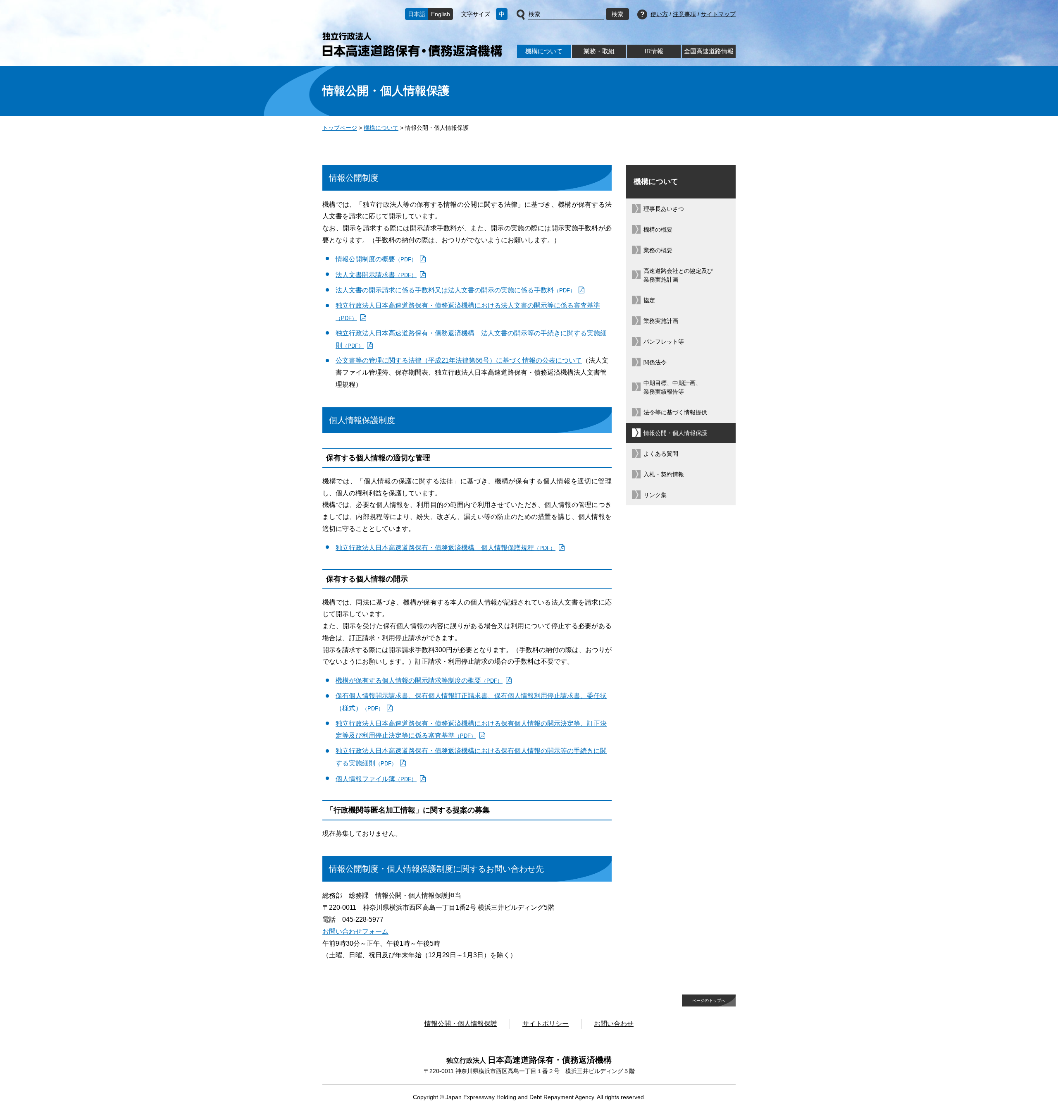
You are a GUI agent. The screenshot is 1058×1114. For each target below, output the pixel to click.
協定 (649, 300)
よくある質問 (660, 453)
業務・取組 (599, 51)
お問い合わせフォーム (355, 931)
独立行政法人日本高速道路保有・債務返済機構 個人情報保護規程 (445, 547)
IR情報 (654, 51)
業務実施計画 (660, 321)
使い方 (659, 14)
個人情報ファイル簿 (376, 778)
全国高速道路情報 (709, 51)
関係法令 (655, 362)
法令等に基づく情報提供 (675, 412)
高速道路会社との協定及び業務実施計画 (678, 275)
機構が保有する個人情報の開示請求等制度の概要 (419, 680)
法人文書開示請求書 (376, 274)
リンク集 (655, 495)
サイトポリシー (545, 1023)
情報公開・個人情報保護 (675, 433)
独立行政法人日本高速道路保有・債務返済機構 (412, 44)
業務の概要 (657, 250)
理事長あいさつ (663, 209)
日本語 (416, 14)
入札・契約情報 (663, 474)
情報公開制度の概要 (376, 259)
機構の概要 (657, 229)
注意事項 (684, 14)
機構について (543, 51)
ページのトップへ (708, 1000)
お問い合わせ (614, 1023)
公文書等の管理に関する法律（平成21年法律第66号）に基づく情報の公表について (459, 360)
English (440, 14)
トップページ (339, 127)
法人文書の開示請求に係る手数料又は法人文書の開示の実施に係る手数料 (455, 290)
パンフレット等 (663, 341)
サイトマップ (718, 14)
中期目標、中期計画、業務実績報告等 (672, 387)
